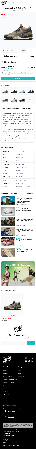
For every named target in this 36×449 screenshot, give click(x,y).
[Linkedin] (32, 361)
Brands (5, 370)
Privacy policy (16, 445)
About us (20, 370)
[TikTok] (29, 361)
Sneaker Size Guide (8, 382)
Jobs (19, 373)
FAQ (4, 397)
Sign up (30, 343)
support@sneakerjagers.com (13, 429)
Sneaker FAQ (6, 385)
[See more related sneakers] (31, 99)
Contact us (6, 394)
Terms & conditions (7, 445)
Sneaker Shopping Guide (10, 379)
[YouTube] (26, 361)
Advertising (21, 376)
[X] (32, 358)
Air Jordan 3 (8, 113)
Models (5, 373)
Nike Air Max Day (7, 376)
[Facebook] (29, 358)
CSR (4, 400)
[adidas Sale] (18, 273)
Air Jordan (19, 154)
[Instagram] (26, 358)
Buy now (24, 78)
